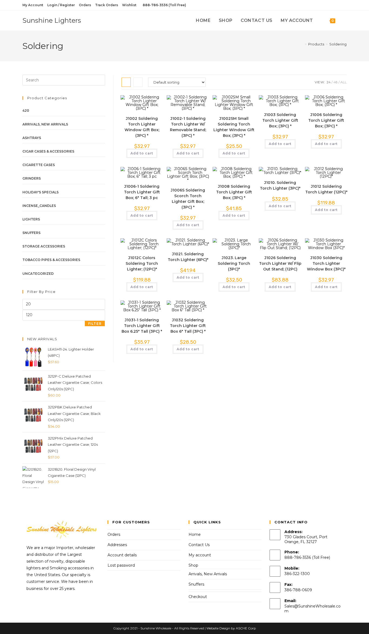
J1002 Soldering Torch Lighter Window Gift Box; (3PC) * (142, 127)
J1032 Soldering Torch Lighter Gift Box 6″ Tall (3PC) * (188, 326)
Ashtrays (31, 138)
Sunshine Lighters (51, 20)
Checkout (198, 596)
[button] (142, 102)
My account (200, 555)
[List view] (138, 82)
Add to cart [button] (141, 153)
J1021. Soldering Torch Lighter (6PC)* (188, 257)
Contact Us (199, 544)
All (343, 82)
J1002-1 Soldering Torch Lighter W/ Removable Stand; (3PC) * (188, 127)
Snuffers (31, 233)
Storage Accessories (43, 246)
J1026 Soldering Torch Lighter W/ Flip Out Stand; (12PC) (280, 263)
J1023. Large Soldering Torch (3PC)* (234, 263)
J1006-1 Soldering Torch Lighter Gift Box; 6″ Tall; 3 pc (142, 192)
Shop (193, 565)
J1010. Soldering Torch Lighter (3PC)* (280, 185)
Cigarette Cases (38, 165)
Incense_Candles (39, 206)
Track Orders (106, 5)
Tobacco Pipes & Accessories (51, 260)
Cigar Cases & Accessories (48, 151)
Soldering (338, 44)
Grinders (31, 178)
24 (329, 82)
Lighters (31, 219)
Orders (85, 5)
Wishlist (129, 5)
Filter (95, 324)
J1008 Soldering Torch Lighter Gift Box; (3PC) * (234, 192)
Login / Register (61, 5)
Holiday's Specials (40, 192)
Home (195, 534)
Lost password (121, 565)
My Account (32, 5)
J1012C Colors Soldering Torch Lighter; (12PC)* (142, 263)
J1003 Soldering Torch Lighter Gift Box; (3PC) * (280, 120)
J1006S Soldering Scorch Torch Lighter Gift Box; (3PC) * (188, 199)
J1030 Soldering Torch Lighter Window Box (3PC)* (326, 263)
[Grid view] (126, 82)
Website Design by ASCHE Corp (231, 628)
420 (25, 110)
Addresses (117, 544)
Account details (122, 555)
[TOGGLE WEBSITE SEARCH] (345, 21)
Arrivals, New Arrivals (45, 124)
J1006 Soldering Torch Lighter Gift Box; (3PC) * (326, 120)
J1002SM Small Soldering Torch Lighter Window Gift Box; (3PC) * (233, 127)
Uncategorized (38, 274)
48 (335, 82)
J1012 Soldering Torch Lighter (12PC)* (326, 189)
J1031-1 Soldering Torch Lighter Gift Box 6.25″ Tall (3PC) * (142, 326)
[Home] (301, 44)
